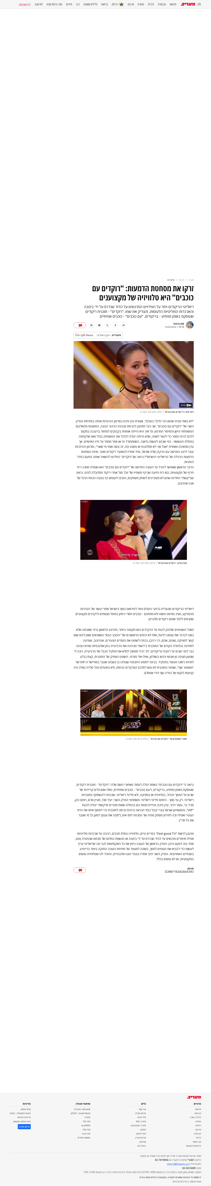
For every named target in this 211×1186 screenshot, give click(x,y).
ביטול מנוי (141, 1145)
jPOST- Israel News (80, 1113)
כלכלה (151, 4)
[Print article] (91, 325)
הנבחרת (162, 4)
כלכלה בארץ (195, 1117)
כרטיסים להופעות (193, 1145)
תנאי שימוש (26, 1109)
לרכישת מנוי (24, 4)
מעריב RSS (141, 1121)
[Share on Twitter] (107, 325)
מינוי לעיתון (141, 1133)
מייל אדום (142, 1117)
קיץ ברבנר (178, 323)
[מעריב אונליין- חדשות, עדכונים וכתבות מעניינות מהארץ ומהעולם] (188, 4)
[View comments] (80, 325)
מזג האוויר (196, 1141)
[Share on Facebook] (115, 325)
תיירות (69, 4)
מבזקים (198, 1113)
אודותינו (142, 1141)
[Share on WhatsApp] (99, 325)
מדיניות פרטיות (24, 1117)
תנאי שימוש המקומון (22, 1121)
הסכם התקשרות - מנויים (20, 1113)
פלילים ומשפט (90, 4)
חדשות (173, 4)
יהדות (198, 1137)
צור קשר (142, 1109)
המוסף (143, 1129)
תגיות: (190, 868)
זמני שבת (86, 1133)
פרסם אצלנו (140, 1113)
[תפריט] (199, 4)
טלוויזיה (171, 279)
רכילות (115, 4)
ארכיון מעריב (140, 1137)
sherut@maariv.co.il (178, 1164)
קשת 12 (169, 871)
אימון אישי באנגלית (82, 1109)
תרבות (131, 4)
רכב (78, 4)
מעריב (191, 279)
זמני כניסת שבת (54, 4)
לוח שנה (39, 4)
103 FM (86, 1121)
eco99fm (85, 1125)
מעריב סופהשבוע (138, 1125)
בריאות (104, 4)
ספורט (141, 4)
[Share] (123, 325)
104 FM (86, 1129)
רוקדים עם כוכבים (184, 871)
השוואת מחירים (84, 1137)
